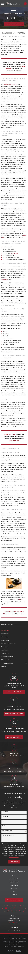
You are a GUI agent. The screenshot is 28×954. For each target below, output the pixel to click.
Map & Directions (14, 923)
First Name (5, 811)
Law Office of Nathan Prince (10, 84)
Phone (4, 821)
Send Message (14, 861)
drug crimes (4, 279)
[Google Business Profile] (5, 908)
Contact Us (14, 894)
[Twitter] (22, 908)
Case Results (14, 888)
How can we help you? (7, 835)
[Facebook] (14, 908)
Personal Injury (14, 253)
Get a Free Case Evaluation (14, 900)
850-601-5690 (14, 930)
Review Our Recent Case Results (14, 713)
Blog (14, 891)
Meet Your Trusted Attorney (14, 737)
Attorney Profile (14, 879)
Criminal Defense (14, 882)
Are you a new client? (7, 830)
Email (3, 826)
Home (14, 876)
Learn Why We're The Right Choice (14, 692)
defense (21, 599)
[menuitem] (14, 630)
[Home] (14, 3)
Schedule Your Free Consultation (14, 24)
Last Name (5, 816)
